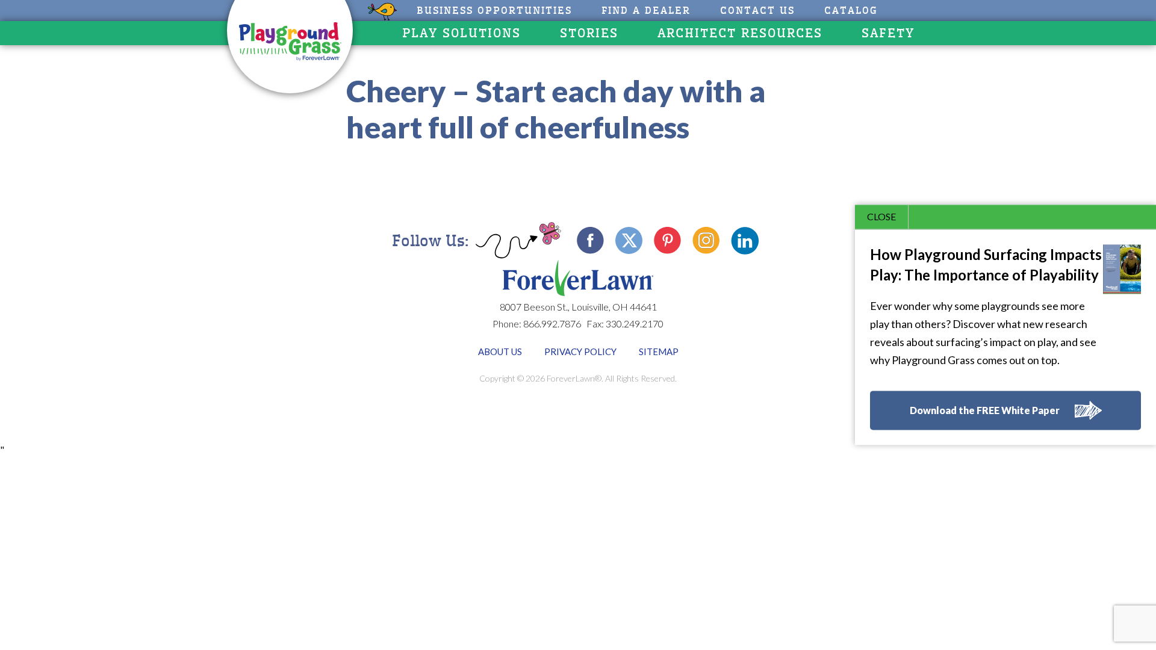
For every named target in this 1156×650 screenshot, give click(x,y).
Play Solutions (461, 33)
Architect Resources (739, 33)
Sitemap (659, 351)
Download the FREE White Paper (985, 410)
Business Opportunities (494, 10)
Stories (589, 33)
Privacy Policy (580, 351)
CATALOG (851, 10)
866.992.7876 (552, 323)
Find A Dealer (646, 10)
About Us (500, 351)
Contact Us (757, 10)
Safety (888, 33)
